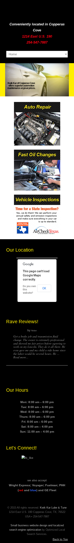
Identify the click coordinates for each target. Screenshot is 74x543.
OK (44, 288)
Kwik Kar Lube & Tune (53, 507)
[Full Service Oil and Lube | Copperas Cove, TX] (37, 159)
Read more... (20, 357)
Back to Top (60, 539)
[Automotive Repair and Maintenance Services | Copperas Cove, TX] (37, 111)
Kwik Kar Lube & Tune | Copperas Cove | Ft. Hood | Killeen (37, 10)
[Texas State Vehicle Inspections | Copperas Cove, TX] (37, 204)
